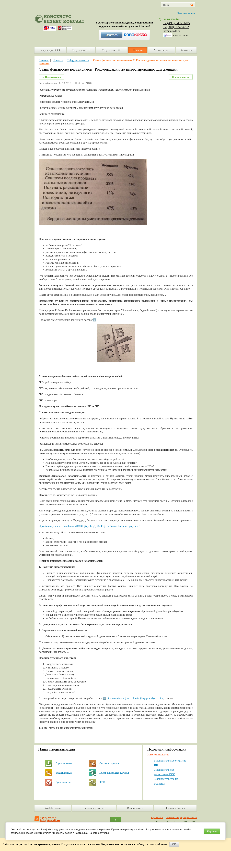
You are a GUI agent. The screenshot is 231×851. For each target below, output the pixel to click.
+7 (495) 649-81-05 (176, 23)
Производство (63, 782)
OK (174, 844)
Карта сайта (157, 817)
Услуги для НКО (111, 50)
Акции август (161, 50)
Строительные (64, 763)
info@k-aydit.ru (171, 31)
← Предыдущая (51, 77)
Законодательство (94, 808)
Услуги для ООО (50, 50)
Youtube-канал (53, 808)
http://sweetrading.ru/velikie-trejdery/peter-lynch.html (135, 698)
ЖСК (102, 782)
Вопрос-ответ (135, 808)
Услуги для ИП (81, 50)
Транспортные (64, 772)
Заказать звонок (186, 13)
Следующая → (180, 77)
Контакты (186, 50)
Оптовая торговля (109, 763)
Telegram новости (78, 60)
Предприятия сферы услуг (114, 772)
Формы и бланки (175, 808)
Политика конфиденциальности (181, 817)
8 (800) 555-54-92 (48, 817)
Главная (44, 60)
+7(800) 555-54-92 (176, 27)
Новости (138, 50)
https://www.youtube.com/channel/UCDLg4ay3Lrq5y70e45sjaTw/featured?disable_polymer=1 (90, 526)
